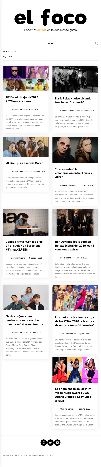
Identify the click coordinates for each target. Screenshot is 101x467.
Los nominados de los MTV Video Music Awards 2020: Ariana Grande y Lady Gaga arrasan (73, 394)
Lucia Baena (65, 258)
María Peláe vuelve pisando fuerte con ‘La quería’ (73, 100)
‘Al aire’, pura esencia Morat (24, 163)
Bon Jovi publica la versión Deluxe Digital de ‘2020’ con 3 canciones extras (74, 245)
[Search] (96, 43)
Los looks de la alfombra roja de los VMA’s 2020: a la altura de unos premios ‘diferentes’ (74, 321)
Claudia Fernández (68, 110)
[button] (50, 43)
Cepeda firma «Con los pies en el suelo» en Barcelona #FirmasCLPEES (24, 245)
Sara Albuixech (66, 333)
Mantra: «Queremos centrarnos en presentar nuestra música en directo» (24, 320)
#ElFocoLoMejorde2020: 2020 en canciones (22, 99)
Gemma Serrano (18, 109)
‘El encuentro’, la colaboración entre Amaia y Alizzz (73, 173)
